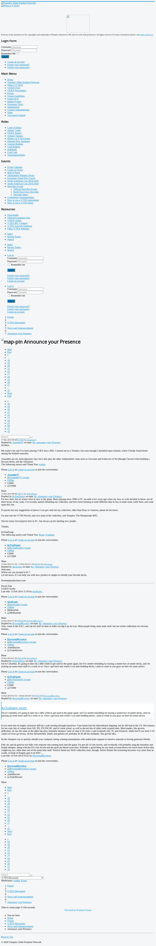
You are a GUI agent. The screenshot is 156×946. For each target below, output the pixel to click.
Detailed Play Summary (18, 141)
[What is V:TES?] (10, 5)
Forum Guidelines (16, 96)
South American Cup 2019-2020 (23, 183)
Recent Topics (14, 236)
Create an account (16, 62)
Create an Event (15, 170)
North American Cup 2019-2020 (23, 181)
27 (8, 385)
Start (9, 349)
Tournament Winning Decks (20, 175)
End (9, 396)
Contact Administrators (18, 109)
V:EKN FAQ (13, 88)
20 (8, 366)
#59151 (20, 494)
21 (8, 368)
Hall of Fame (13, 172)
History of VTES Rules (18, 138)
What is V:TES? (15, 85)
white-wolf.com (146, 35)
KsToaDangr (32, 494)
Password (6, 50)
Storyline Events (15, 186)
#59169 (20, 658)
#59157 (38, 564)
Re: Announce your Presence (46, 442)
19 (8, 363)
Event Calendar (14, 167)
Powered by (70, 910)
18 (8, 360)
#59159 (20, 621)
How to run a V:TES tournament (23, 200)
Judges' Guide (14, 130)
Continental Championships (20, 197)
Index (10, 234)
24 (8, 377)
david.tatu (48, 564)
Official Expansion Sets (18, 217)
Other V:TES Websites (18, 228)
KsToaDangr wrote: (14, 708)
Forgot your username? (18, 64)
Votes (10, 112)
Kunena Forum (84, 910)
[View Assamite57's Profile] (18, 477)
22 (8, 371)
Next (9, 393)
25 (8, 379)
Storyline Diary (20, 194)
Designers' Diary (15, 104)
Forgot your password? (18, 67)
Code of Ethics (14, 127)
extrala (42, 464)
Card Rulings (13, 146)
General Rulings (15, 144)
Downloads (12, 215)
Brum (41, 534)
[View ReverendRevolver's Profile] (21, 642)
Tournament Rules (16, 155)
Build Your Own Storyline (26, 192)
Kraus (24, 880)
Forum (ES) (13, 98)
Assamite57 (31, 440)
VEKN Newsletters (16, 90)
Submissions (13, 107)
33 (8, 390)
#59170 (38, 696)
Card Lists (12, 152)
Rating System (14, 101)
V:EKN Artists (14, 220)
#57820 (21, 440)
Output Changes (15, 136)
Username (6, 47)
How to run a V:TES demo (20, 203)
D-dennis (50, 534)
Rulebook (12, 149)
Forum (10, 93)
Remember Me (8, 53)
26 (8, 382)
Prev (9, 352)
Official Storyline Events (25, 189)
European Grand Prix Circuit (21, 178)
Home (10, 79)
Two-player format (16, 115)
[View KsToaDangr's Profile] (18, 548)
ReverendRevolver (34, 621)
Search (10, 239)
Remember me (18, 264)
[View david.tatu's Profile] (17, 604)
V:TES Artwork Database (19, 226)
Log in (5, 56)
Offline (10, 480)
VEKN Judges (14, 133)
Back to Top (7, 937)
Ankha (16, 880)
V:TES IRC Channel (17, 223)
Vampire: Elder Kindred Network (23, 82)
